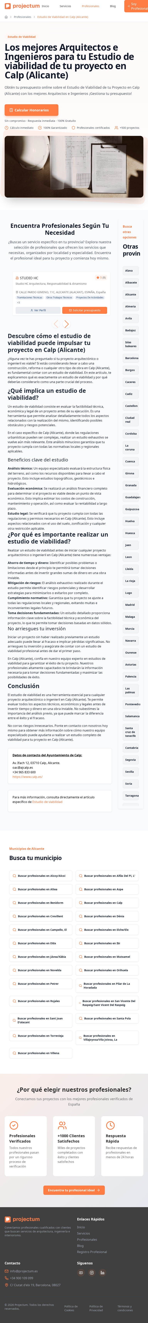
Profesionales (90, 6)
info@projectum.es (24, 1271)
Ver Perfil (40, 310)
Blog (113, 6)
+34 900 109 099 (21, 1278)
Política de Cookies (71, 1308)
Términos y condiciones (125, 1308)
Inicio (45, 6)
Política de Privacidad (96, 1308)
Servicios (65, 6)
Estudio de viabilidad (47, 802)
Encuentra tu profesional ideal (71, 1190)
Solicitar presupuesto (86, 310)
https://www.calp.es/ (28, 777)
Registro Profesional (92, 1252)
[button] (67, 324)
